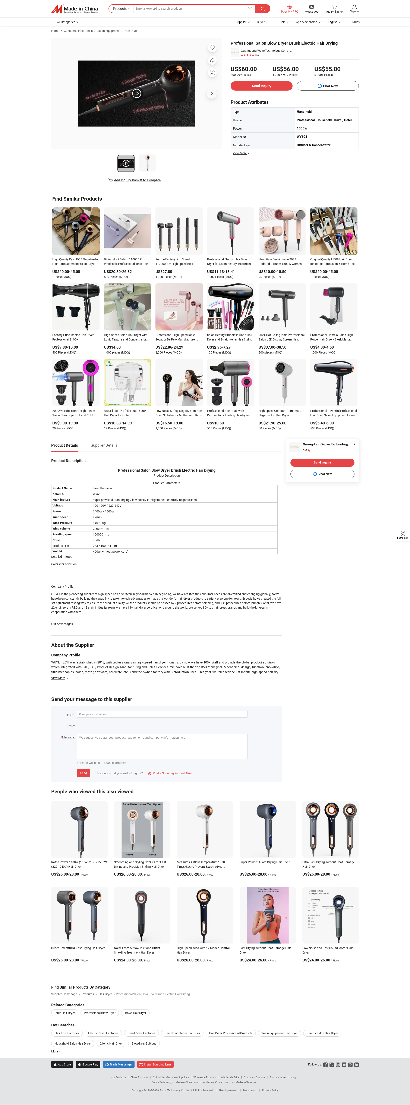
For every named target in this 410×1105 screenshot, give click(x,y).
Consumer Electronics (78, 31)
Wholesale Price (230, 1077)
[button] (250, 8)
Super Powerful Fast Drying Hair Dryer (265, 862)
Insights (295, 1077)
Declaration (249, 1090)
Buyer (261, 22)
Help (283, 22)
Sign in (354, 11)
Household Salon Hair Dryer (73, 1043)
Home (55, 31)
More (55, 1051)
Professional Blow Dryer (100, 1013)
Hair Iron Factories (67, 1033)
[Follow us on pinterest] (350, 1064)
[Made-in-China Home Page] (74, 8)
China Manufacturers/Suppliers (171, 1077)
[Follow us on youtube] (344, 1064)
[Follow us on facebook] (325, 1064)
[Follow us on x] (331, 1064)
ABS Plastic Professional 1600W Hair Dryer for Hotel (125, 413)
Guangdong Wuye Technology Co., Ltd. (266, 50)
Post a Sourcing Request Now (170, 773)
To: (73, 726)
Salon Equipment (108, 31)
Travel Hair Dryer (135, 1013)
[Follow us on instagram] (338, 1064)
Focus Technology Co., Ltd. (175, 1090)
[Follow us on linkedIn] (356, 1064)
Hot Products (118, 1077)
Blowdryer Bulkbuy (144, 1043)
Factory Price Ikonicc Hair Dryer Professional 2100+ (73, 337)
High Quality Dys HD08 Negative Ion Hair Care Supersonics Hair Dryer (76, 261)
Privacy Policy (270, 1090)
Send (83, 773)
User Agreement (228, 1090)
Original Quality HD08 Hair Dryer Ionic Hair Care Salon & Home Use (332, 261)
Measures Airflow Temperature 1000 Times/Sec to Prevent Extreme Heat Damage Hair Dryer (201, 866)
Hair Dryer (131, 31)
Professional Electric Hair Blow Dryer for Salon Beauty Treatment (229, 261)
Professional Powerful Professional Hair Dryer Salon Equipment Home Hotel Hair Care (333, 413)
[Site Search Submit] (262, 8)
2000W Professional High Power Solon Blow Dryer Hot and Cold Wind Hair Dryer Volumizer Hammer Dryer (75, 413)
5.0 (305, 450)
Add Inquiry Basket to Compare (137, 180)
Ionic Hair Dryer (65, 1013)
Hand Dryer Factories (141, 1033)
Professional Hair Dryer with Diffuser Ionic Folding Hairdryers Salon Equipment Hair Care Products (228, 413)
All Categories (66, 22)
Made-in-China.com (187, 1082)
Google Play (88, 1064)
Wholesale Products (205, 1077)
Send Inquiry (261, 86)
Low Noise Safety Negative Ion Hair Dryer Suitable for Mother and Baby (178, 413)
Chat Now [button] (330, 86)
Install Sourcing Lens (157, 1064)
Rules (356, 22)
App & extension (306, 22)
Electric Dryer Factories (103, 1033)
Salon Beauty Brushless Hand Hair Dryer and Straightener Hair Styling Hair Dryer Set (230, 337)
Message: (68, 737)
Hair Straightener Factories (182, 1033)
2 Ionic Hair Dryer (111, 1043)
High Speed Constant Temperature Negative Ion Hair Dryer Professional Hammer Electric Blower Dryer (281, 413)
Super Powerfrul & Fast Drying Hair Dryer (78, 948)
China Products (139, 1077)
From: (71, 715)
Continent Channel (254, 1077)
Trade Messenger (118, 1064)
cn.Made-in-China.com (245, 1082)
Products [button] (120, 8)
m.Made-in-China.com (215, 1082)
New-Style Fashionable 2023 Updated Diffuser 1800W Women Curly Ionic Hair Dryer (280, 262)
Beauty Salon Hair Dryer (322, 1033)
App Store (62, 1064)
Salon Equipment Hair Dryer (279, 1033)
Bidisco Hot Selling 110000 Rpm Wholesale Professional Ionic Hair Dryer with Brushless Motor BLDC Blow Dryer (126, 262)
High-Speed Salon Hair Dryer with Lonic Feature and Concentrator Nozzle (126, 337)
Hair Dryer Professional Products (230, 1033)
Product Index (278, 1077)
